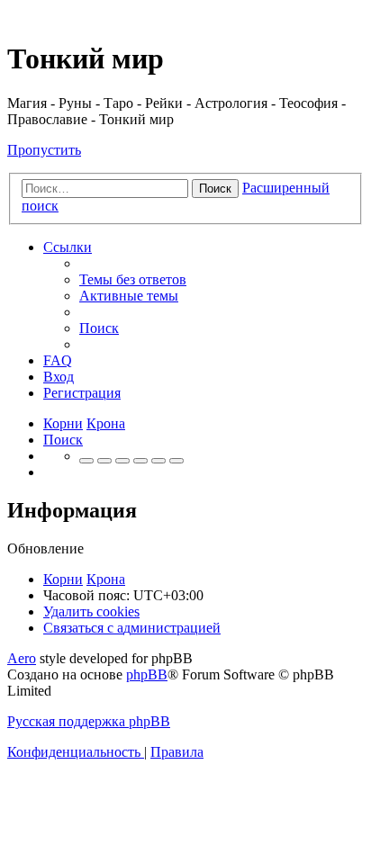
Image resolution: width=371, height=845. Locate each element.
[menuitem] (132, 279)
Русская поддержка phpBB (88, 721)
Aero (21, 658)
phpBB (146, 674)
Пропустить (44, 149)
